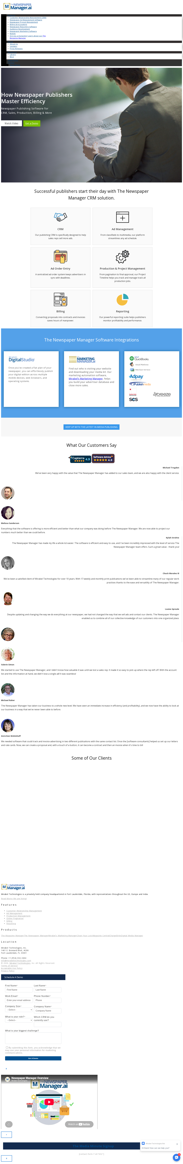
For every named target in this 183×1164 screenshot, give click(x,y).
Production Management (18, 916)
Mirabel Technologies (20, 963)
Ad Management (14, 913)
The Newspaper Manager (36, 935)
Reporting (11, 923)
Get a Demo (31, 123)
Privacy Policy (7, 970)
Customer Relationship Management (24, 910)
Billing (9, 921)
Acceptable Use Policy (12, 968)
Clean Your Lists (84, 935)
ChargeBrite (115, 935)
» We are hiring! (19, 898)
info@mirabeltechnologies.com (16, 960)
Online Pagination (15, 918)
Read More (6, 898)
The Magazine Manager (12, 935)
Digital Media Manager (132, 935)
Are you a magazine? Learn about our (28, 37)
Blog (12, 57)
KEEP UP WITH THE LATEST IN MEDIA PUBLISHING (91, 427)
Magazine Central (101, 935)
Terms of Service (9, 965)
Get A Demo (15, 65)
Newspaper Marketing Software (23, 31)
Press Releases (16, 48)
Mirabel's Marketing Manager (86, 378)
